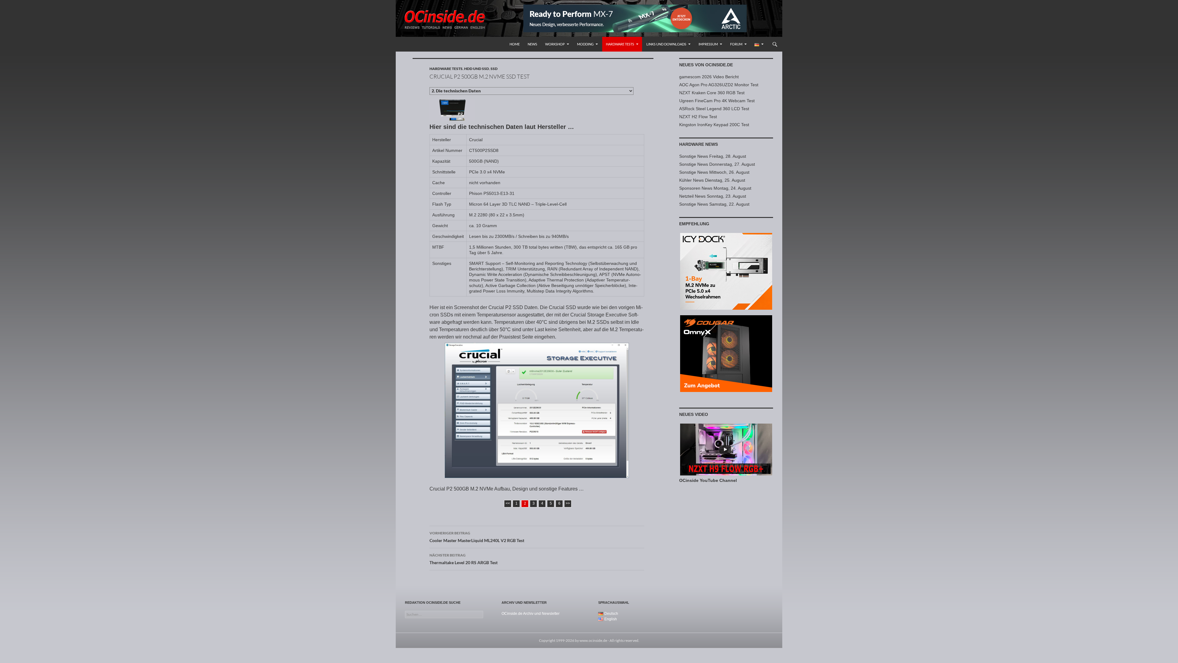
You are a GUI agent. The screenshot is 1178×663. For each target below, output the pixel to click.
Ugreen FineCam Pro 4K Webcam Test (717, 100)
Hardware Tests (620, 44)
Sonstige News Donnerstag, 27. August (717, 164)
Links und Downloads (666, 44)
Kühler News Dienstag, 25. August (712, 180)
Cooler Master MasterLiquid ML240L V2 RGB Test (476, 537)
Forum (736, 44)
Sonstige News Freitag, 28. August (712, 156)
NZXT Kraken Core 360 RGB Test (712, 92)
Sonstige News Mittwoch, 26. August (714, 172)
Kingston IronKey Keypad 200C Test (714, 124)
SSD (494, 68)
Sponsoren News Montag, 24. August (715, 188)
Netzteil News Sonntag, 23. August (712, 196)
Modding (585, 44)
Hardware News (698, 144)
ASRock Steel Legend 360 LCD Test (714, 108)
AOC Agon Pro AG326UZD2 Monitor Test (718, 84)
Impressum (708, 44)
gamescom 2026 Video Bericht (709, 76)
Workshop (555, 44)
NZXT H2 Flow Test (698, 116)
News (532, 44)
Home (515, 44)
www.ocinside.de (593, 640)
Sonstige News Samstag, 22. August (714, 204)
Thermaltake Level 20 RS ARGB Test (463, 559)
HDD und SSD (476, 68)
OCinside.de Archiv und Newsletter (531, 613)
